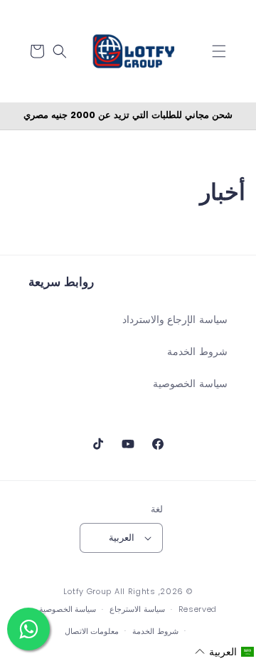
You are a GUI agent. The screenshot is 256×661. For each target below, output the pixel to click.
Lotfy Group (87, 591)
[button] (219, 51)
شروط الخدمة (197, 351)
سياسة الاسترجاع (137, 609)
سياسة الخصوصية (190, 383)
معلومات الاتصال (92, 631)
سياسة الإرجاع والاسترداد (175, 319)
